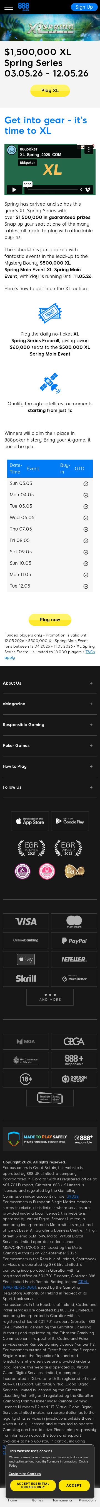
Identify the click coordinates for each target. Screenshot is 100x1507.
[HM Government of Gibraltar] (26, 1060)
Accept (74, 1486)
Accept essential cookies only (33, 1485)
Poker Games (16, 745)
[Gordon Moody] (74, 1079)
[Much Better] (74, 978)
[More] (50, 997)
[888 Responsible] (74, 1060)
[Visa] (26, 921)
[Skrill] (26, 978)
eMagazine (14, 703)
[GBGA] (74, 1041)
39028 (73, 1196)
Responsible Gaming (23, 724)
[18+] (26, 1079)
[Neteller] (74, 959)
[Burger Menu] (8, 7)
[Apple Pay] (26, 959)
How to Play (15, 766)
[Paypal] (74, 941)
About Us (12, 683)
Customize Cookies (25, 1474)
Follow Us (12, 787)
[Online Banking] (26, 940)
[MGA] (26, 1041)
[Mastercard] (74, 922)
